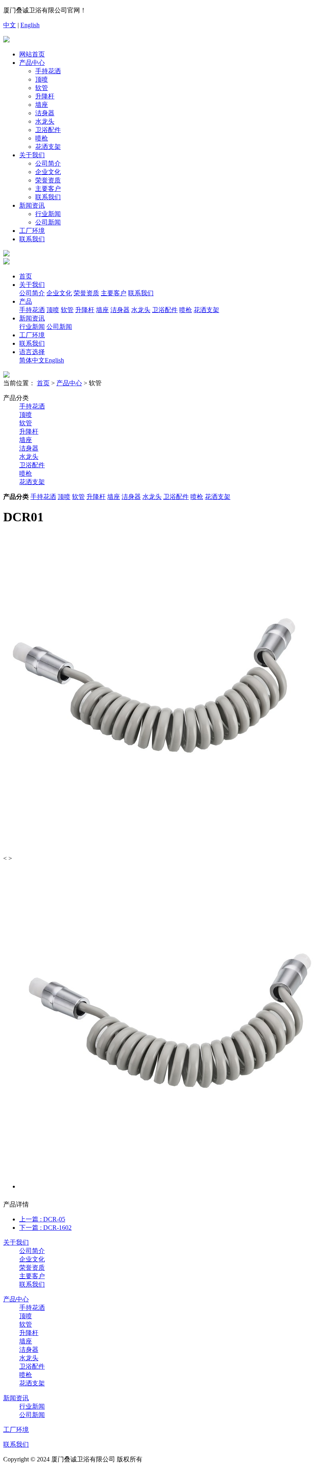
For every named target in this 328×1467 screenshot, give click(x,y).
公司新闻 (48, 222)
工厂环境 (32, 230)
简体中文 (32, 360)
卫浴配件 (48, 129)
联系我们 (48, 197)
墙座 (41, 104)
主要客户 (48, 188)
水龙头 (44, 121)
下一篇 (45, 1227)
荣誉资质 (48, 180)
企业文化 (48, 171)
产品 (25, 301)
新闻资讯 (32, 205)
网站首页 (32, 54)
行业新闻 (48, 213)
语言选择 (32, 351)
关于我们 (32, 155)
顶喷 (41, 79)
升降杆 (44, 96)
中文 (9, 25)
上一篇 (42, 1219)
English (30, 25)
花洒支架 (48, 146)
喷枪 (41, 138)
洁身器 (44, 113)
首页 (25, 276)
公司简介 (48, 163)
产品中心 (32, 62)
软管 (41, 87)
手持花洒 (48, 71)
